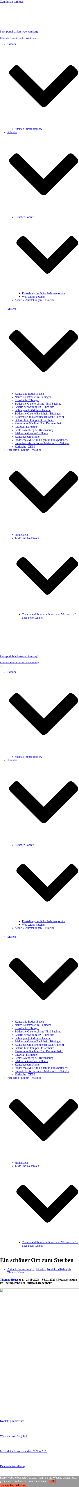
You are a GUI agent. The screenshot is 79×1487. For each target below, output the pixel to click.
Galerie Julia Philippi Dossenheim (34, 420)
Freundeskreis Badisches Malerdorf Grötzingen (42, 443)
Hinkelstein (21, 534)
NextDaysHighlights (59, 1269)
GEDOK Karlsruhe (26, 426)
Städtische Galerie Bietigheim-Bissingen (38, 413)
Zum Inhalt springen (12, 1)
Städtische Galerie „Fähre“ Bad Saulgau (38, 403)
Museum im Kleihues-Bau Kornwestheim (39, 423)
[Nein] (27, 1485)
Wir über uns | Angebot (13, 1436)
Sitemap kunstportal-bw (28, 128)
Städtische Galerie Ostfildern (31, 433)
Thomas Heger (16, 1272)
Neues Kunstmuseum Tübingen (33, 397)
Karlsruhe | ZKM (25, 446)
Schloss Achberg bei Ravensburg (34, 430)
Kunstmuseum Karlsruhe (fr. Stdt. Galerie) (39, 416)
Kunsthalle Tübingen (27, 400)
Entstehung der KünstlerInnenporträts (43, 293)
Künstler (41, 1269)
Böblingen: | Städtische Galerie (33, 410)
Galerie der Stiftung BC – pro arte (34, 406)
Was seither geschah (33, 296)
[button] (43, 86)
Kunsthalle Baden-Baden (29, 393)
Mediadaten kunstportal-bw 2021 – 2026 (23, 1451)
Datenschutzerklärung (12, 1466)
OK (52, 1481)
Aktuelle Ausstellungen (20, 1269)
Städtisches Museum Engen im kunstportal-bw (42, 439)
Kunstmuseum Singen (27, 436)
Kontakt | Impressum (12, 1421)
